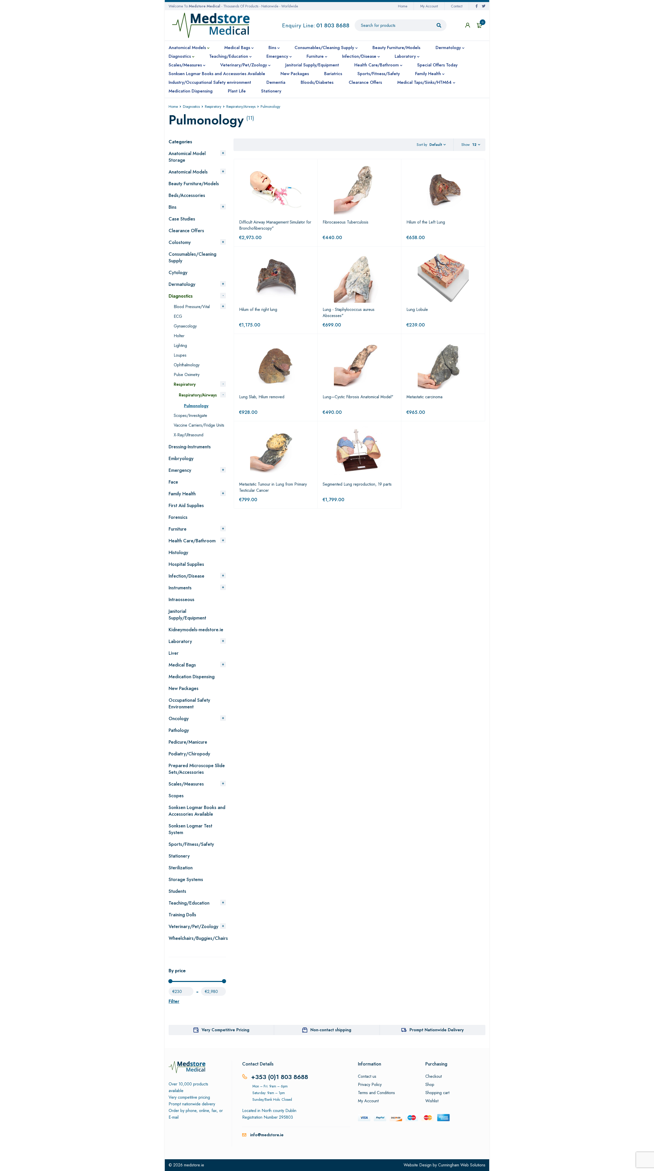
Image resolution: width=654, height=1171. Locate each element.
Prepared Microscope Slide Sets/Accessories (197, 769)
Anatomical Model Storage (187, 156)
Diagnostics (191, 106)
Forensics (178, 517)
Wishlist (431, 1101)
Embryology (181, 458)
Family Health (182, 493)
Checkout (433, 1076)
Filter (174, 1001)
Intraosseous (181, 599)
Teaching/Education (189, 903)
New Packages (183, 688)
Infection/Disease (186, 576)
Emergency (180, 470)
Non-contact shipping (330, 1030)
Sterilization (181, 867)
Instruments (180, 587)
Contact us (367, 1076)
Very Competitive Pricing (225, 1030)
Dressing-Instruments (190, 446)
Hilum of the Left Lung (425, 222)
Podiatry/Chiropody (189, 754)
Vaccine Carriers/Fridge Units (199, 425)
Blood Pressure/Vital (192, 307)
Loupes (180, 355)
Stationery (179, 856)
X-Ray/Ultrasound (188, 435)
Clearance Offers (186, 230)
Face (173, 482)
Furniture (177, 529)
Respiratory (213, 106)
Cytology (178, 272)
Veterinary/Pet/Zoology (193, 926)
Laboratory (180, 641)
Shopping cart (437, 1092)
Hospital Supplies (186, 564)
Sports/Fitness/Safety (191, 844)
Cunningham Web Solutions (461, 1165)
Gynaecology (185, 326)
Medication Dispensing (192, 676)
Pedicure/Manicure (188, 742)
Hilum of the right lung (258, 309)
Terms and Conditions (376, 1092)
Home (402, 6)
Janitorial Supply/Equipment (187, 614)
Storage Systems (186, 879)
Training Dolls (182, 914)
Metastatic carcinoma (424, 397)
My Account (429, 6)
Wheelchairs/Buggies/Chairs (198, 938)
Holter (179, 336)
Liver (174, 653)
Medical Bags (182, 665)
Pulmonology (196, 406)
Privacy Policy (370, 1084)
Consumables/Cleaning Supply (192, 257)
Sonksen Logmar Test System (190, 829)
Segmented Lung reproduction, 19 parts (357, 484)
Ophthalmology (187, 365)
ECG (178, 316)
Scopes (176, 795)
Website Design (417, 1165)
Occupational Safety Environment (189, 703)
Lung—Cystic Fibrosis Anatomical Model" (358, 397)
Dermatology (182, 284)
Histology (178, 552)
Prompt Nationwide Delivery (437, 1030)
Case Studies (182, 219)
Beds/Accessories (187, 195)
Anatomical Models (188, 172)
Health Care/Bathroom (192, 540)
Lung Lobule (417, 309)
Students (177, 891)
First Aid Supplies (186, 505)
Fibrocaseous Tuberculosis (345, 222)
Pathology (179, 730)
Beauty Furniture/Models (194, 183)
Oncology (179, 718)
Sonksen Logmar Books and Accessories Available (197, 810)
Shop (429, 1084)
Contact (456, 6)
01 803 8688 (332, 25)
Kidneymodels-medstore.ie (196, 629)
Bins (173, 207)
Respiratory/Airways (240, 106)
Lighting (180, 345)
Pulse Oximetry (187, 375)
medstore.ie (194, 1165)
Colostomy (180, 242)
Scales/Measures (186, 784)
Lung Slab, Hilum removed (261, 397)
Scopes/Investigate (190, 415)
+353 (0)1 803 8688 (279, 1076)
